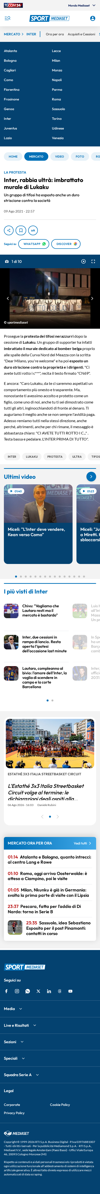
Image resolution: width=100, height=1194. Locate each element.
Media (9, 1008)
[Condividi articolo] (9, 230)
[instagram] (17, 991)
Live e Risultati (16, 1025)
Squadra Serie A (18, 1074)
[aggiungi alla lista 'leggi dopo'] (21, 230)
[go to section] (91, 476)
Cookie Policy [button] (60, 1105)
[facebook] (6, 991)
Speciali (10, 1058)
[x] (38, 991)
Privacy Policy (14, 1113)
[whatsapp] (27, 991)
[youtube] (70, 991)
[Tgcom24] (13, 5)
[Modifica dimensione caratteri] (33, 230)
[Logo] (50, 18)
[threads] (59, 991)
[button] (50, 18)
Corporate (12, 1105)
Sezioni (10, 1041)
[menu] (7, 18)
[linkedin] (49, 991)
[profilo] (92, 18)
